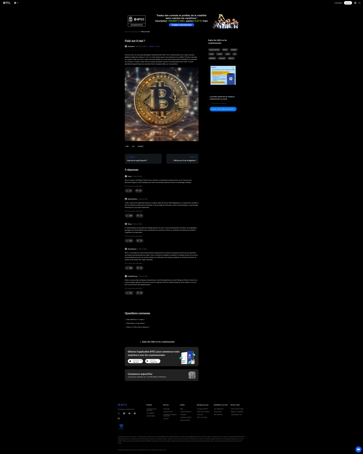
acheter (219, 54)
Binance (231, 58)
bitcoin (225, 50)
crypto (211, 54)
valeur (227, 54)
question (140, 146)
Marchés (165, 418)
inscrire (348, 3)
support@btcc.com (236, 414)
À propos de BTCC (202, 409)
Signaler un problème (237, 411)
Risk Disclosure (218, 414)
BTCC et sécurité (202, 417)
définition (212, 58)
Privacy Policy (218, 411)
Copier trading (151, 416)
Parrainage (166, 409)
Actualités (183, 414)
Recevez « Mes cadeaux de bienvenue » (223, 109)
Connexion (338, 3)
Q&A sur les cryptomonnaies (132, 31)
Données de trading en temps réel (170, 415)
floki (127, 146)
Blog (181, 409)
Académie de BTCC (186, 417)
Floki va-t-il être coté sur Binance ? (137, 327)
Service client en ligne (237, 409)
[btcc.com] (7, 3)
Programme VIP (167, 411)
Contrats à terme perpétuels (151, 409)
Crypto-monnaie (214, 50)
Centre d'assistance (186, 411)
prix (235, 54)
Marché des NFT (185, 420)
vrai (133, 146)
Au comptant (150, 413)
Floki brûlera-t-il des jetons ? (135, 323)
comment (222, 58)
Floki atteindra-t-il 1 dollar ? (135, 319)
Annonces (200, 414)
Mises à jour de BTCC (203, 411)
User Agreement (218, 409)
